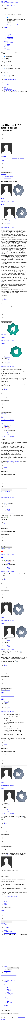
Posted (7, 201)
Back (8, 987)
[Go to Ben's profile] (2, 414)
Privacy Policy (7, 971)
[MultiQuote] (4, 388)
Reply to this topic (8, 176)
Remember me (10, 19)
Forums (9, 34)
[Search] (16, 52)
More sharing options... (6, 172)
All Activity (10, 42)
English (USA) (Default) (12, 967)
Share (2, 160)
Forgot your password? (12, 24)
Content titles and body (11, 75)
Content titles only (10, 76)
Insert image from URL (12, 896)
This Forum (8, 59)
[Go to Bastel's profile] (6, 154)
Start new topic (7, 178)
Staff (8, 35)
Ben (2, 423)
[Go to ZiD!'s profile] (3, 491)
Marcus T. (4, 343)
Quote (5, 299)
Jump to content (4, 1)
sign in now (8, 854)
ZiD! (2, 500)
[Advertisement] (14, 108)
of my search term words (13, 68)
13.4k (8, 220)
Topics (7, 58)
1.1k (8, 359)
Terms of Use (21, 1017)
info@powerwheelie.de (13, 461)
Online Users (10, 37)
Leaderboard (10, 38)
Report (8, 223)
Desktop (6, 901)
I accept (3, 1019)
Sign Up (6, 27)
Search (8, 44)
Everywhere (9, 56)
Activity (6, 41)
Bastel (4, 156)
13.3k (8, 428)
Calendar (6, 46)
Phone (5, 904)
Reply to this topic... (5, 876)
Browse (6, 32)
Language (6, 966)
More (8, 39)
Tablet (5, 903)
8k (7, 506)
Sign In (9, 22)
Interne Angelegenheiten (18, 158)
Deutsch (9, 969)
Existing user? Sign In (9, 5)
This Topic (8, 61)
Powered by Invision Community (9, 975)
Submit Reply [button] (7, 907)
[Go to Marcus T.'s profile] (4, 334)
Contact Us (6, 972)
